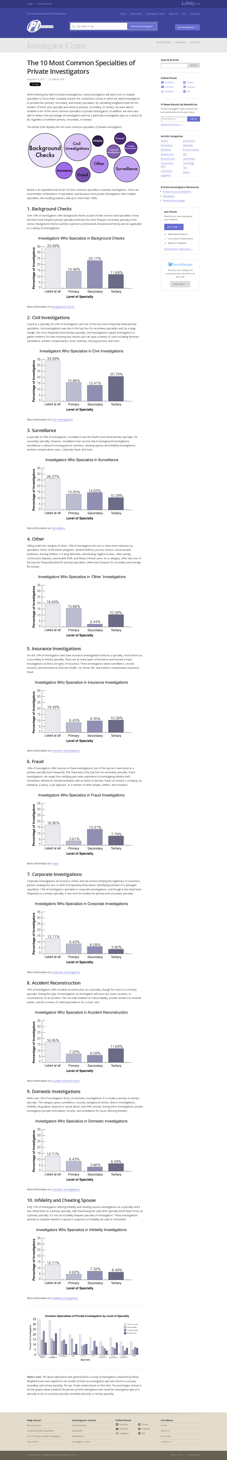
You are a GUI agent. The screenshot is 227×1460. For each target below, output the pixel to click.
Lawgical (46, 1454)
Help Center (136, 13)
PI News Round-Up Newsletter (177, 191)
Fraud (55, 863)
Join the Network (186, 27)
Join (184, 13)
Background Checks (63, 306)
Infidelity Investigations (65, 1298)
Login (30, 3)
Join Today (172, 227)
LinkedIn (190, 87)
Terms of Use (176, 1454)
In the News (166, 170)
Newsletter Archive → (171, 124)
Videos (186, 172)
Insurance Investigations (66, 750)
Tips (185, 167)
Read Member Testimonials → (178, 249)
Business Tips (167, 154)
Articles (164, 140)
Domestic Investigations (66, 1189)
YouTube (168, 87)
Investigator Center (155, 13)
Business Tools (168, 158)
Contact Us (195, 13)
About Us (173, 13)
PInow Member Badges (174, 200)
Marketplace (169, 196)
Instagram (169, 91)
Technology (188, 163)
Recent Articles (164, 42)
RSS (188, 91)
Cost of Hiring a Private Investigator (43, 1436)
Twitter (190, 82)
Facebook (169, 82)
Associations (166, 145)
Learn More (179, 284)
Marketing (188, 145)
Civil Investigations (62, 419)
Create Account (44, 3)
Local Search (189, 140)
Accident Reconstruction (66, 1080)
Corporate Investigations (66, 972)
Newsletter (180, 42)
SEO (185, 154)
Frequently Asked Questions (40, 1430)
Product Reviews (191, 149)
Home (123, 13)
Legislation (166, 175)
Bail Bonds (166, 149)
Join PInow (195, 42)
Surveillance (58, 528)
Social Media (189, 158)
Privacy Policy (193, 1454)
